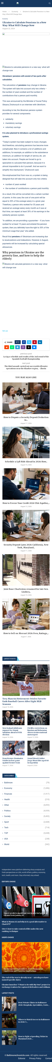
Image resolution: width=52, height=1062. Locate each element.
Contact (48, 1058)
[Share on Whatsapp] (12, 347)
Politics (27, 811)
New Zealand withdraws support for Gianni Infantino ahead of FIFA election (12, 731)
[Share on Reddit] (6, 347)
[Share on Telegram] (17, 347)
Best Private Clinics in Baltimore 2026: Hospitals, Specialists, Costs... (33, 1003)
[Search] (49, 3)
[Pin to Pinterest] (34, 342)
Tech (27, 827)
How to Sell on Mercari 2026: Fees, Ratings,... (26, 633)
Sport (27, 822)
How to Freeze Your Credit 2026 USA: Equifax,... (26, 503)
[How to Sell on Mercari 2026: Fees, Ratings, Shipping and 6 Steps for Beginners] (26, 614)
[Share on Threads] (28, 347)
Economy (15, 11)
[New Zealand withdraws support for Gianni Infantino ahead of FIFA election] (13, 717)
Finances (27, 794)
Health (27, 799)
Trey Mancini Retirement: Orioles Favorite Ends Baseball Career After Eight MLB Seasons (24, 701)
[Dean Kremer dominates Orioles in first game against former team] (13, 748)
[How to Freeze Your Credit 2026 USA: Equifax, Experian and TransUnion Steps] (26, 484)
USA (27, 839)
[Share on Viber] (23, 347)
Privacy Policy (35, 1058)
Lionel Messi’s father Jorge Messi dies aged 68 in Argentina (38, 760)
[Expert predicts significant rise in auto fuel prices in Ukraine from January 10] (26, 902)
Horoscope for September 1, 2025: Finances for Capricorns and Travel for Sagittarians (23, 970)
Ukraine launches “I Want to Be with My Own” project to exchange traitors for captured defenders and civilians (26, 986)
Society (27, 816)
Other (27, 805)
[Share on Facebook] (24, 342)
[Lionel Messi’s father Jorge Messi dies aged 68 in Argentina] (38, 748)
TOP (27, 833)
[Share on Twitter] (29, 342)
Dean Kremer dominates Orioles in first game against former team (12, 760)
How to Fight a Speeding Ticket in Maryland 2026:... (33, 1037)
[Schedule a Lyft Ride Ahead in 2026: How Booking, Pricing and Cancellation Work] (26, 442)
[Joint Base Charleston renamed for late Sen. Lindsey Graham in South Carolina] (26, 570)
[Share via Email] (34, 347)
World (27, 844)
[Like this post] (18, 342)
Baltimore (27, 782)
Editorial (21, 1058)
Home (4, 11)
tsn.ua (5, 331)
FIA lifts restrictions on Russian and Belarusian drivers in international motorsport (37, 731)
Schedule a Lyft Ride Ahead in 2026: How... (26, 461)
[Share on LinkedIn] (40, 342)
